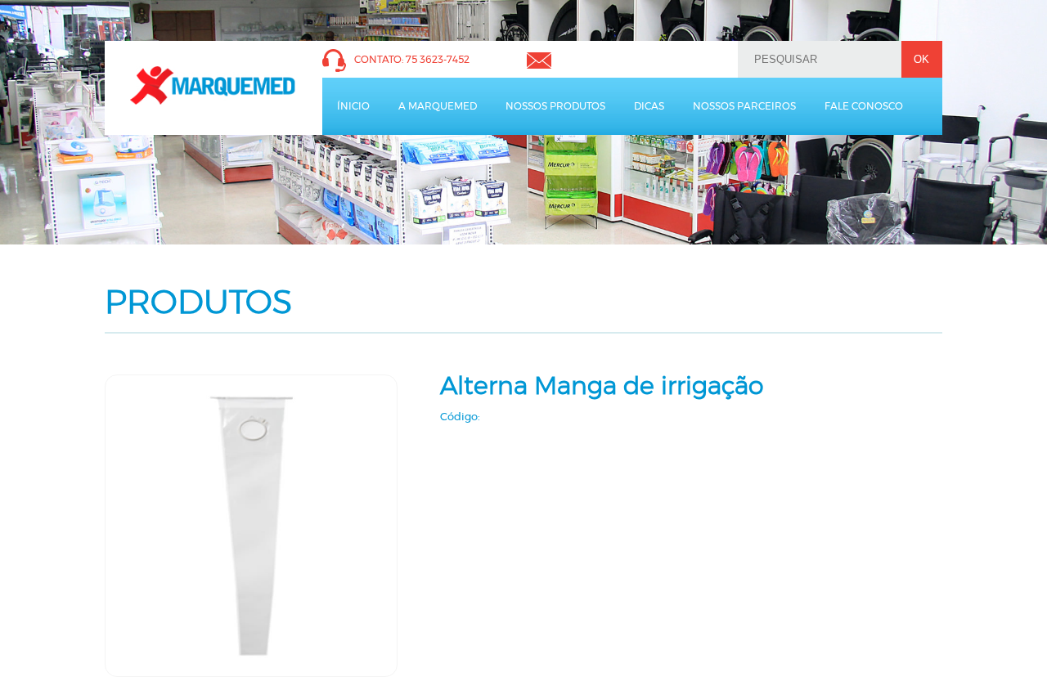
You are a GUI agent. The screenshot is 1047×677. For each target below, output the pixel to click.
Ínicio (353, 106)
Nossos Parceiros (744, 106)
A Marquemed (437, 106)
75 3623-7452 (438, 60)
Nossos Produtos (555, 106)
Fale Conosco (864, 106)
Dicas (649, 106)
